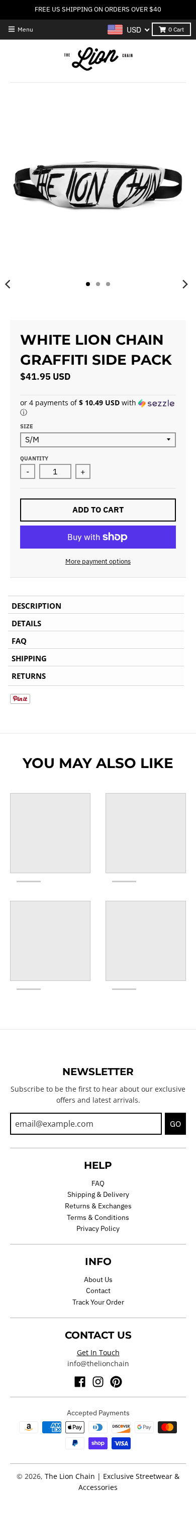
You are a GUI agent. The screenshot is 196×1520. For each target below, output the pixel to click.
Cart (176, 29)
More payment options (98, 561)
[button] (98, 407)
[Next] (185, 284)
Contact (98, 1290)
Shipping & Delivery (98, 1194)
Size (26, 426)
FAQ (98, 1183)
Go (175, 1124)
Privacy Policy (98, 1228)
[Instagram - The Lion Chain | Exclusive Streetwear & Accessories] (98, 1382)
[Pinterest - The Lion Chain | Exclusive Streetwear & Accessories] (116, 1382)
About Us (98, 1279)
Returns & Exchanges (98, 1205)
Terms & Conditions (98, 1217)
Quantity (34, 458)
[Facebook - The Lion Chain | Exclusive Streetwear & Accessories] (80, 1382)
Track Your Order (98, 1302)
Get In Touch (98, 1352)
